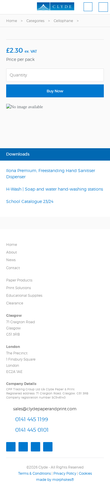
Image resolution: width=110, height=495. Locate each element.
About (11, 252)
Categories (35, 21)
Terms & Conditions (34, 473)
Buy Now (55, 91)
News (11, 260)
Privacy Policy (64, 473)
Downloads (18, 154)
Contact (13, 268)
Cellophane (63, 21)
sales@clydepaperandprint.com (45, 408)
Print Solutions (18, 288)
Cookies (85, 473)
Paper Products (19, 280)
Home (11, 21)
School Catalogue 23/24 (29, 201)
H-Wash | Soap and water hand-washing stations (54, 188)
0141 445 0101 (32, 430)
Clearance (14, 303)
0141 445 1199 (31, 419)
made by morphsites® (55, 479)
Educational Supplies (24, 295)
